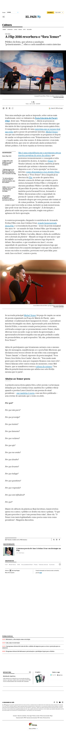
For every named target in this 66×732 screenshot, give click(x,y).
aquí (40, 572)
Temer (51, 161)
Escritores (51, 564)
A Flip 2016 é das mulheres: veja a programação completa (7, 163)
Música (20, 29)
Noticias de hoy (46, 717)
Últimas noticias (7, 636)
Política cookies (35, 715)
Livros (15, 29)
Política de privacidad (45, 715)
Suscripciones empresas (31, 717)
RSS (38, 717)
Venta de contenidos (22, 715)
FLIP (6, 564)
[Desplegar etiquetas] (60, 564)
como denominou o (42, 172)
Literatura (10, 29)
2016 (18, 564)
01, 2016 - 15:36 (34, 103)
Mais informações (9, 572)
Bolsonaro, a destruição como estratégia (18, 639)
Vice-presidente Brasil (26, 564)
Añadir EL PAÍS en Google (57, 108)
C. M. (33, 102)
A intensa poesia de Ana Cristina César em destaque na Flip (38, 549)
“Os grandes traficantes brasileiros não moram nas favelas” (8, 198)
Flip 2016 (7, 34)
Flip (30, 177)
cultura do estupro (44, 366)
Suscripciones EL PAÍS (21, 717)
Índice (41, 717)
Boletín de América (9, 676)
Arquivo (37, 672)
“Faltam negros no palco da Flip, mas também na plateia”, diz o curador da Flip (9, 171)
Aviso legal (29, 715)
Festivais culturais (43, 564)
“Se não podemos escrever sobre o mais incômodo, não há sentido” (8, 180)
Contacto (15, 715)
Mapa (51, 715)
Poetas (35, 564)
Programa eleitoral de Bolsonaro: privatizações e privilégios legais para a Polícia (30, 651)
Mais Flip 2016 (6, 156)
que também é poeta (25, 393)
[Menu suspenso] (3, 16)
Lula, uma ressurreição (13, 643)
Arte (24, 29)
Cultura (7, 25)
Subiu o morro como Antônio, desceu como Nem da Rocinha (8, 189)
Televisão (29, 29)
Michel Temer (52, 132)
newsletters (7, 672)
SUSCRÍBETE (50, 12)
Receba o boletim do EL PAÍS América (17, 539)
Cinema (4, 29)
